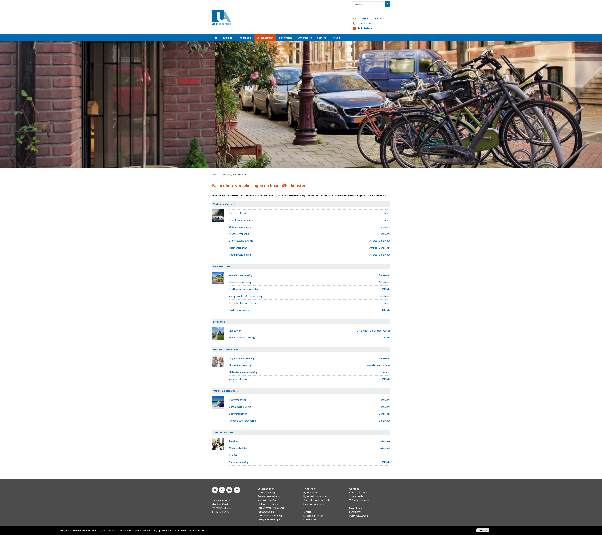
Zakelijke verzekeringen (269, 519)
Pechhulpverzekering (240, 254)
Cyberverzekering (238, 462)
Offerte (373, 240)
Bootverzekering (238, 413)
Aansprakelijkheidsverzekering (245, 296)
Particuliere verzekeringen (271, 515)
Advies (386, 330)
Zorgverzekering (238, 378)
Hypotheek (235, 330)
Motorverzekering (239, 233)
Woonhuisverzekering (241, 275)
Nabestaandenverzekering (243, 372)
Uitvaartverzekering (240, 365)
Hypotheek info (311, 492)
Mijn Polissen (365, 28)
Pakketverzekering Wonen (271, 507)
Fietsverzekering (238, 247)
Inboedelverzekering (240, 282)
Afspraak (385, 441)
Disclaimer (308, 515)
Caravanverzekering (240, 406)
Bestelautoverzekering (241, 219)
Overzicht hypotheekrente (316, 500)
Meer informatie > (197, 530)
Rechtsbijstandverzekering (243, 302)
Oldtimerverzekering (240, 226)
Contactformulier (358, 492)
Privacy (319, 515)
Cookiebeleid (310, 519)
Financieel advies (238, 448)
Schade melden (356, 496)
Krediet (233, 455)
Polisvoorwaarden (358, 515)
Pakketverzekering (239, 309)
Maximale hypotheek (313, 504)
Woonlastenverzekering (242, 337)
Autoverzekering (238, 212)
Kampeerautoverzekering (242, 420)
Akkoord (483, 530)
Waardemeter (374, 365)
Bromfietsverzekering (241, 240)
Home (214, 174)
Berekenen (384, 212)
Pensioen (234, 441)
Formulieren (355, 512)
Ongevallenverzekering (241, 358)
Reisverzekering (237, 399)
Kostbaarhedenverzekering (243, 288)
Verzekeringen (227, 174)
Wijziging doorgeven (359, 500)
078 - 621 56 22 (366, 23)
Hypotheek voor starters (316, 496)
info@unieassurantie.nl (371, 18)
